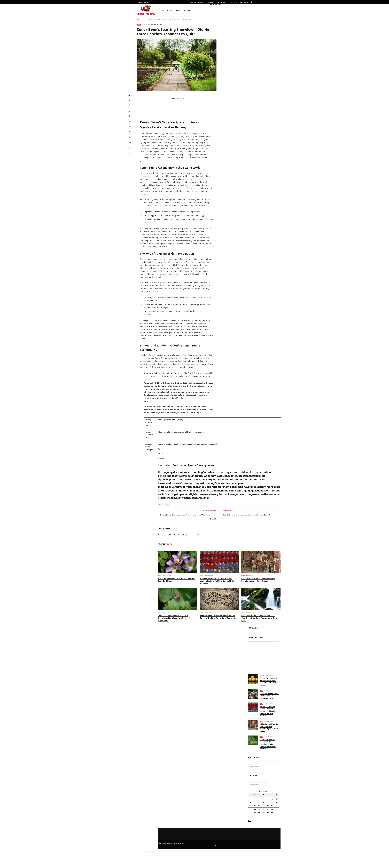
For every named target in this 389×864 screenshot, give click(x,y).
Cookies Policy (221, 2)
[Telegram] (130, 147)
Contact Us (201, 2)
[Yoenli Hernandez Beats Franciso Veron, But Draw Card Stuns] (177, 562)
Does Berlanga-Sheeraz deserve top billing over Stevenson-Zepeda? (246, 515)
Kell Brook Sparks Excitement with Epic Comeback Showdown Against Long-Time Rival (259, 617)
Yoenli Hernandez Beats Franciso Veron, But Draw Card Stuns (176, 579)
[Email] (130, 121)
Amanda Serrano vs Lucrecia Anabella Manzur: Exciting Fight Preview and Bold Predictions (217, 581)
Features (178, 10)
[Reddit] (130, 137)
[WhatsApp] (130, 152)
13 (263, 806)
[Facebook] (130, 101)
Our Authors (244, 2)
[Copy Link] (130, 126)
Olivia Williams (157, 24)
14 (268, 806)
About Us (193, 2)
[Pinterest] (130, 116)
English (254, 628)
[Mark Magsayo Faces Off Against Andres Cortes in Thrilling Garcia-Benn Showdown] (219, 599)
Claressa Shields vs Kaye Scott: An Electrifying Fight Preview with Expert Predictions (174, 617)
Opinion (262, 675)
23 (276, 809)
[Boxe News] (146, 10)
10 (250, 806)
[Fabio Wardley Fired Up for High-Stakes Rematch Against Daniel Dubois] (261, 562)
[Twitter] (130, 106)
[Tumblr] (130, 132)
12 (259, 806)
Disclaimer (211, 2)
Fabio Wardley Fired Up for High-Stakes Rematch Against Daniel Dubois (258, 579)
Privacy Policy (233, 2)
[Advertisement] (215, 9)
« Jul (249, 820)
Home (162, 10)
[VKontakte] (130, 142)
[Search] (251, 2)
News (169, 10)
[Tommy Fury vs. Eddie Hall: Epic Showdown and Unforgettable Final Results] (253, 679)
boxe (160, 504)
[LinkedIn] (130, 111)
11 (255, 806)
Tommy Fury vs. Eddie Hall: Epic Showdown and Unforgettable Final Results (269, 681)
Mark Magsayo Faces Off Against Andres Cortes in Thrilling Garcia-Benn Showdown (218, 616)
